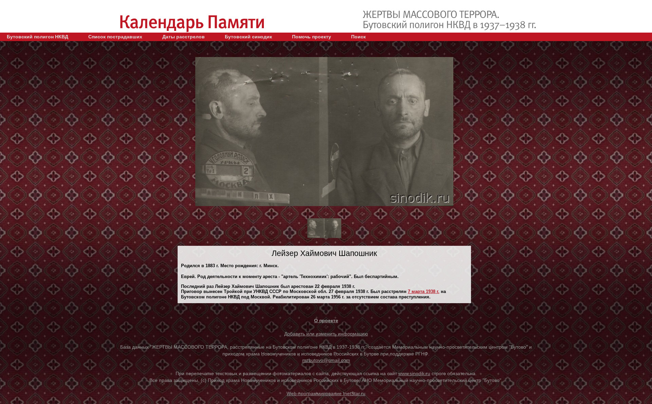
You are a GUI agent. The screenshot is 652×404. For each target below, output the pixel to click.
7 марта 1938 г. (423, 291)
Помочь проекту (311, 36)
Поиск (358, 36)
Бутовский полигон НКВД (37, 36)
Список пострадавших (115, 36)
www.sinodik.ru (414, 373)
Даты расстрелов (183, 36)
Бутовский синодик (248, 36)
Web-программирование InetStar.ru (326, 393)
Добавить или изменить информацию (326, 333)
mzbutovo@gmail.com (326, 360)
